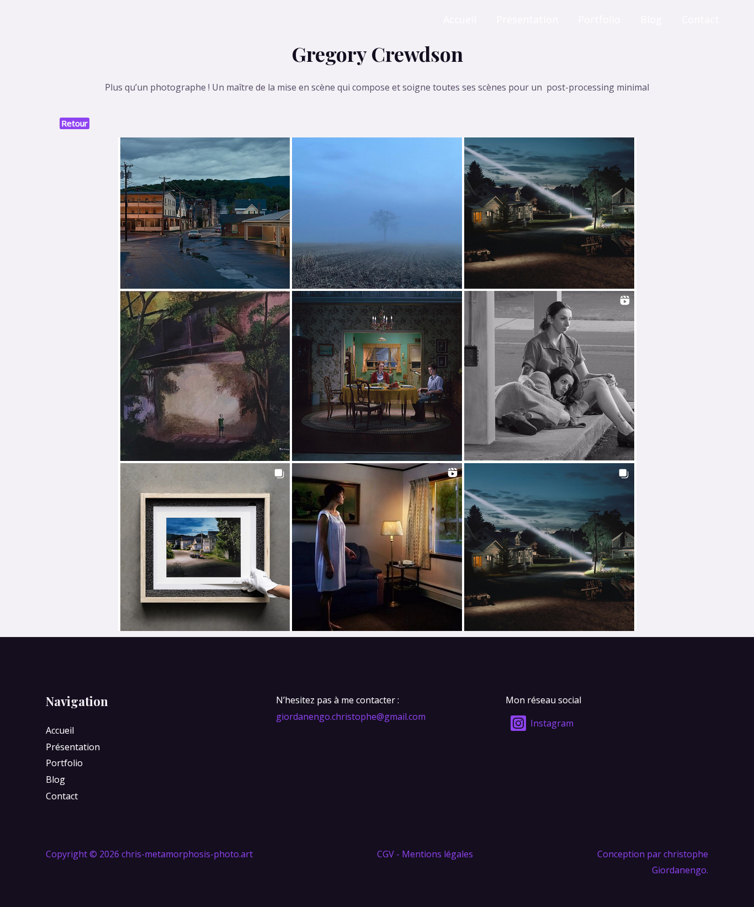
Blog (651, 19)
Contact (700, 19)
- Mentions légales (434, 854)
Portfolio (599, 19)
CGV (385, 854)
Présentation (527, 19)
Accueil (459, 19)
